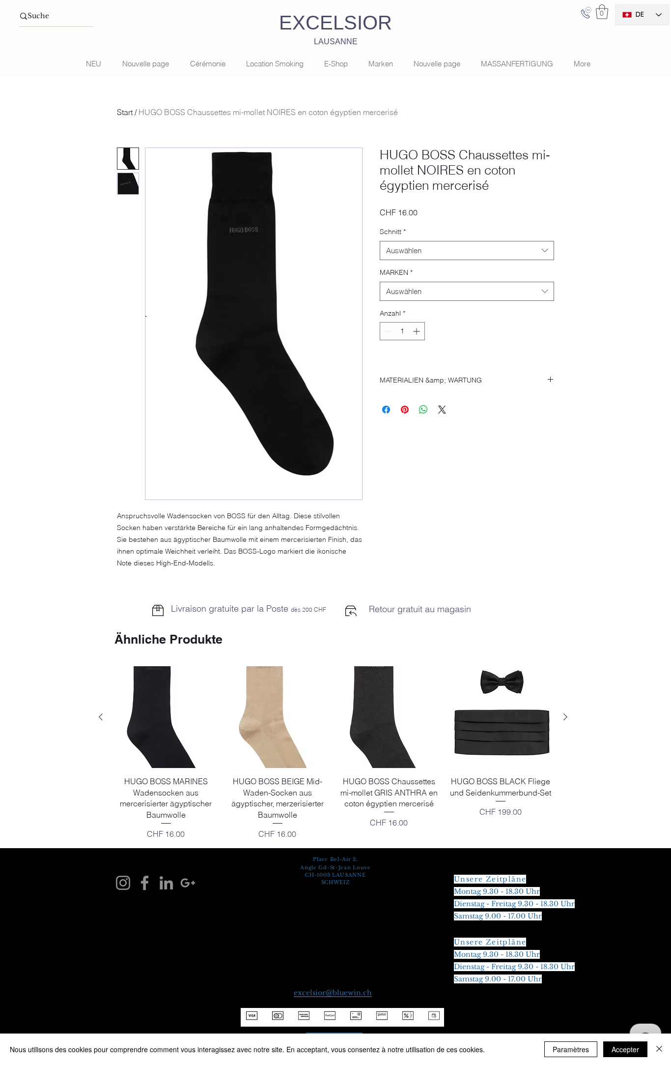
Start (125, 112)
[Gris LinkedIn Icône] (166, 882)
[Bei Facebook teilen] (386, 409)
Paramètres (571, 1049)
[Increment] (417, 331)
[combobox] (467, 250)
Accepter (625, 1049)
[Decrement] (387, 331)
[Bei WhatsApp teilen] (423, 409)
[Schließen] (659, 1049)
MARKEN (396, 272)
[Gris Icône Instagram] (123, 882)
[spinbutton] (402, 331)
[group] (333, 753)
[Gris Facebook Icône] (144, 882)
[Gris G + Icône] (187, 882)
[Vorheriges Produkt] (101, 717)
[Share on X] (442, 409)
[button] (602, 11)
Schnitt (393, 231)
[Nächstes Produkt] (565, 717)
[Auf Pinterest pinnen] (405, 409)
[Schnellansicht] (166, 717)
